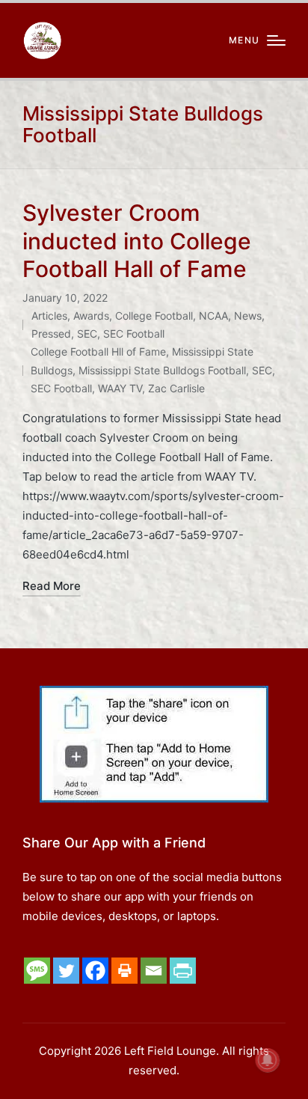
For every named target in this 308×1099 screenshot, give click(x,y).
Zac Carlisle (176, 388)
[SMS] (37, 971)
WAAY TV (120, 388)
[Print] (124, 971)
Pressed (51, 333)
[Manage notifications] (268, 1060)
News (248, 315)
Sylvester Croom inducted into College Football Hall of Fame (136, 240)
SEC (87, 333)
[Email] (154, 971)
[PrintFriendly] (183, 971)
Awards (91, 315)
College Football (154, 315)
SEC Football (133, 333)
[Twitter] (66, 971)
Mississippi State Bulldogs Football (162, 370)
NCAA (213, 315)
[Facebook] (95, 971)
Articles (49, 315)
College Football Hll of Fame (98, 351)
